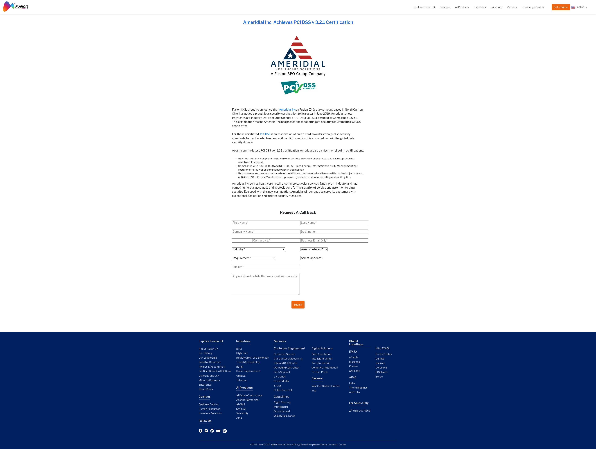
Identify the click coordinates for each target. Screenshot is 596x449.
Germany (354, 370)
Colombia (381, 367)
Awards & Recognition (212, 366)
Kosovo (353, 366)
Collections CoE (283, 390)
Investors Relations (210, 413)
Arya (239, 417)
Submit (298, 304)
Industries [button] (480, 7)
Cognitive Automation (325, 367)
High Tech (242, 353)
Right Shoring (282, 402)
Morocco (354, 361)
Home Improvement (248, 371)
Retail (239, 366)
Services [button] (445, 7)
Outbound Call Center (287, 367)
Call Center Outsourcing (288, 358)
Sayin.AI (241, 408)
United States (384, 354)
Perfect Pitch (319, 372)
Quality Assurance (284, 415)
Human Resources (209, 408)
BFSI (239, 348)
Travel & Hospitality (248, 362)
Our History (205, 353)
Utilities (240, 375)
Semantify (242, 413)
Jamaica (380, 363)
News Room (206, 389)
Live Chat (279, 376)
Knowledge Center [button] (533, 7)
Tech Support (282, 372)
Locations (497, 7)
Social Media (281, 381)
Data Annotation (321, 354)
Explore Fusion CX (424, 7)
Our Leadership (208, 357)
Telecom (241, 380)
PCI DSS (265, 134)
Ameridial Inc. (287, 109)
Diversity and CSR (209, 375)
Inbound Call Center (286, 363)
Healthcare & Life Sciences (252, 357)
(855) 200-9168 (361, 410)
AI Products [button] (462, 7)
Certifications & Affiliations (215, 371)
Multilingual (281, 406)
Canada (380, 358)
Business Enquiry (209, 404)
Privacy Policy (293, 445)
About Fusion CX (208, 348)
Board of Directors (210, 362)
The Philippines (358, 387)
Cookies (342, 445)
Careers (512, 7)
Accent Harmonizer (248, 399)
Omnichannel (282, 411)
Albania (353, 357)
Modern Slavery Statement (325, 445)
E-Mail (277, 385)
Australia (354, 392)
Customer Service (284, 354)
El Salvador (382, 372)
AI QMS (240, 404)
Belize (379, 376)
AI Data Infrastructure (249, 395)
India (352, 383)
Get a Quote (561, 7)
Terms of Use (306, 445)
